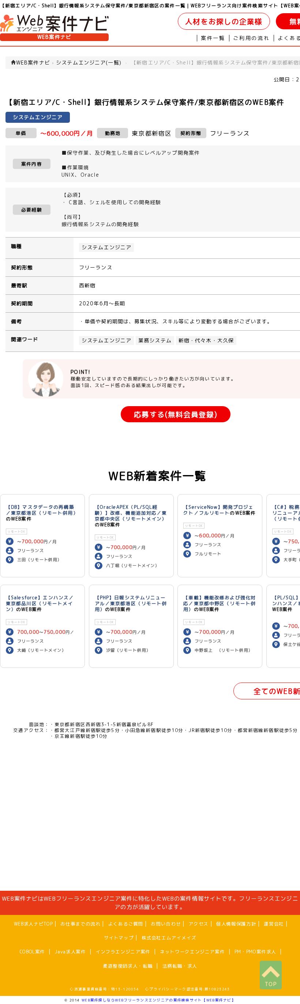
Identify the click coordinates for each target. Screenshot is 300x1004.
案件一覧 (213, 38)
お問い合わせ (166, 924)
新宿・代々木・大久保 (206, 340)
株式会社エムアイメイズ (169, 938)
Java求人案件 (70, 952)
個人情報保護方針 (236, 924)
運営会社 (274, 924)
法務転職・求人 (179, 966)
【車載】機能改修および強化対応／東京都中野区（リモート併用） (219, 603)
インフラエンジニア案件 (122, 952)
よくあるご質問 (125, 924)
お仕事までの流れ (80, 924)
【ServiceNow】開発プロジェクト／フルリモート (218, 510)
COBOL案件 (32, 952)
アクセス (198, 924)
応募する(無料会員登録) (175, 414)
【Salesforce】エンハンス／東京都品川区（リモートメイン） (40, 603)
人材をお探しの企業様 (223, 21)
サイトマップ (119, 938)
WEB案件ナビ (54, 37)
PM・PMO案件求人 (255, 952)
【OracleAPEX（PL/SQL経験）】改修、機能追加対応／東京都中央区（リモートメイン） (131, 513)
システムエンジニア (106, 247)
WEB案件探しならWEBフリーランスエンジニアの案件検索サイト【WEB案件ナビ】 (159, 1000)
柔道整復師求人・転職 (128, 966)
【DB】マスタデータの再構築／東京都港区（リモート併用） (42, 510)
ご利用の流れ (251, 38)
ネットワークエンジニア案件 (192, 952)
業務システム (155, 340)
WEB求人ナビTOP (33, 924)
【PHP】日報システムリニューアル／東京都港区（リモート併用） (131, 603)
